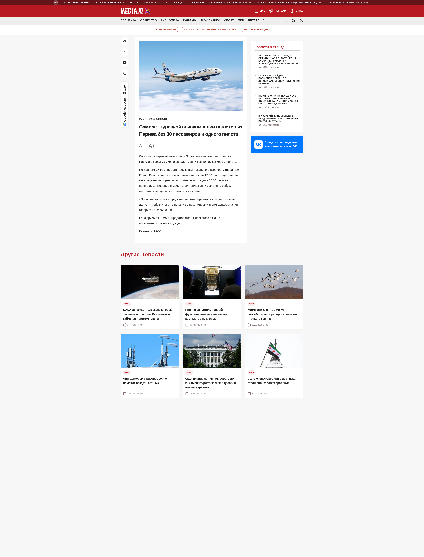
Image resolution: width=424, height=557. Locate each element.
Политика (128, 20)
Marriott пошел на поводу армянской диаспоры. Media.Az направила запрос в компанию (313, 2)
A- (141, 145)
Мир (241, 20)
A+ (151, 146)
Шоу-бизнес (210, 20)
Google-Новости (124, 110)
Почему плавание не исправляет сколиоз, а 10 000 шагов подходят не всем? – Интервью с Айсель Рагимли (159, 2)
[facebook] (125, 41)
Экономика (170, 20)
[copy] (125, 73)
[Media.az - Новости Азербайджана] (135, 11)
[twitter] (125, 52)
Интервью (256, 20)
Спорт (229, 20)
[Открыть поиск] (293, 21)
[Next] (366, 2)
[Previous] (360, 2)
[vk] (125, 63)
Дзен (124, 87)
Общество (148, 20)
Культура (190, 20)
